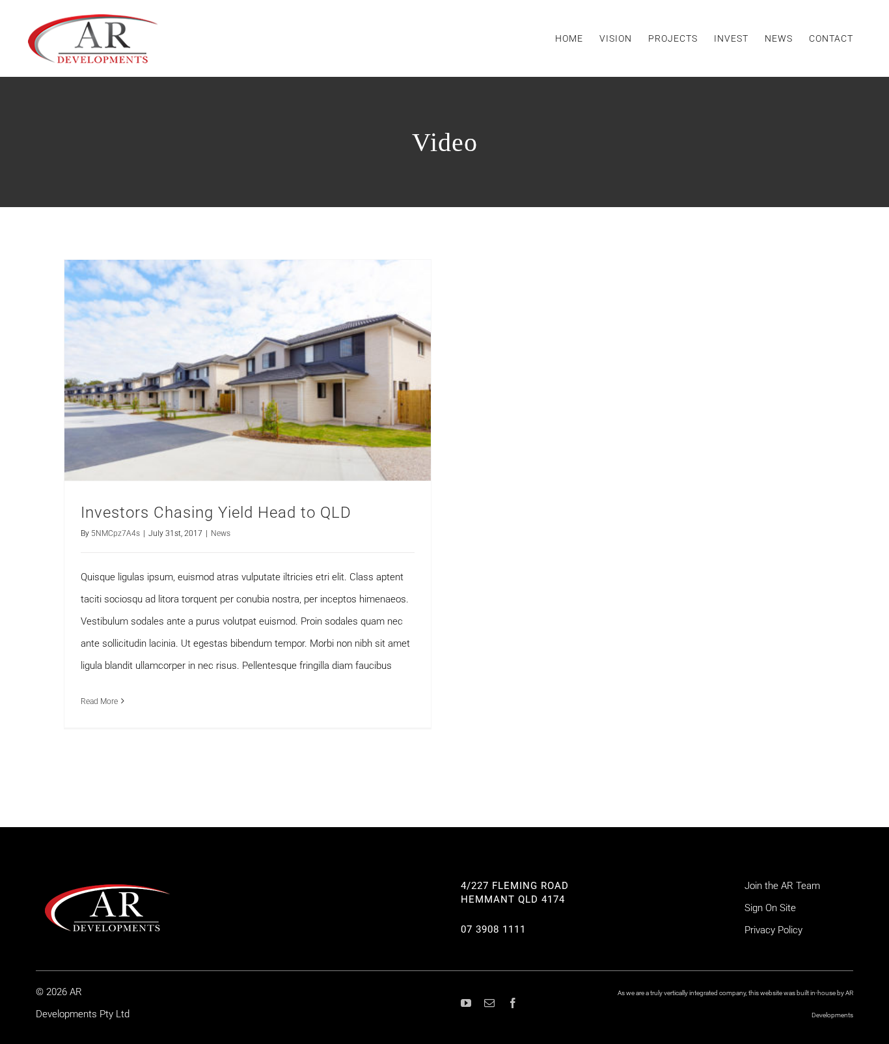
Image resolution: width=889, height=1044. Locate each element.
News (220, 533)
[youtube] (466, 1003)
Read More (99, 701)
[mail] (489, 1003)
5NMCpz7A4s (115, 533)
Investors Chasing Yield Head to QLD (216, 512)
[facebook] (513, 1003)
